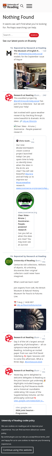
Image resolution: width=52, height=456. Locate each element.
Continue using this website (17, 450)
